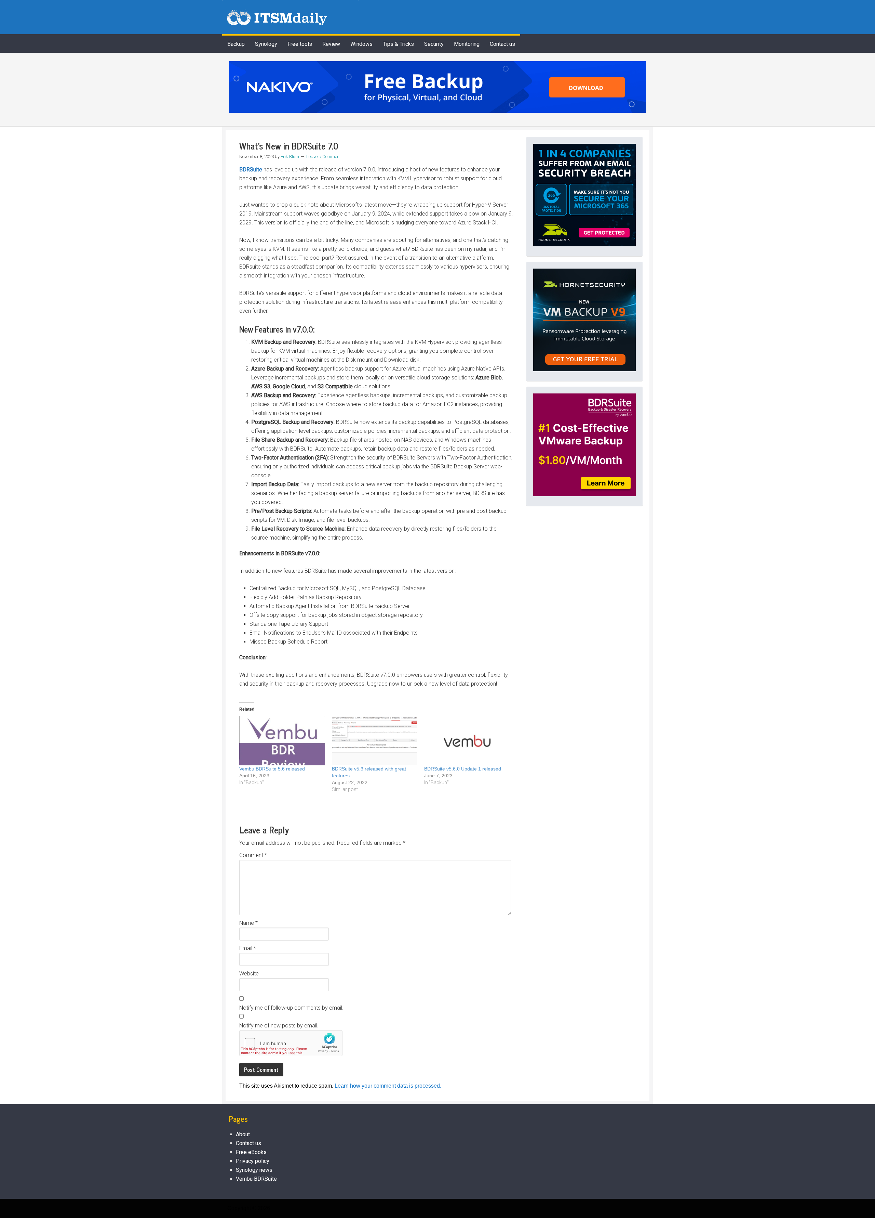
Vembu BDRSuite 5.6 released (272, 769)
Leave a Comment (323, 156)
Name (248, 923)
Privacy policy (252, 1161)
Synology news (254, 1170)
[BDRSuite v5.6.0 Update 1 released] (467, 740)
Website (249, 973)
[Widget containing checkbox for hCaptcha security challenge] (290, 1043)
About (243, 1134)
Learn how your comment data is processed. (388, 1086)
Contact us (248, 1143)
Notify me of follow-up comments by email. (291, 1008)
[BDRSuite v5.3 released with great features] (375, 740)
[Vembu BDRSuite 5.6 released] (282, 740)
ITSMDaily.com (290, 17)
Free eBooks (251, 1152)
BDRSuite (250, 169)
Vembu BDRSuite (256, 1179)
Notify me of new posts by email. (279, 1025)
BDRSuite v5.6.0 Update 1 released (462, 769)
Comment (253, 855)
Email (247, 948)
